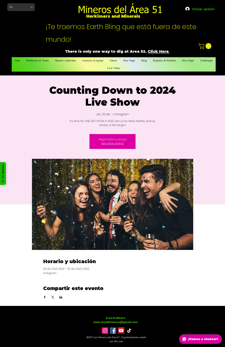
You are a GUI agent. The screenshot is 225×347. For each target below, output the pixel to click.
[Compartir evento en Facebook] (44, 297)
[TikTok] (129, 330)
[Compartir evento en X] (52, 297)
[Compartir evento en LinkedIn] (60, 297)
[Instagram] (105, 330)
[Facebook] (113, 330)
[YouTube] (121, 330)
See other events (112, 143)
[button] (205, 46)
